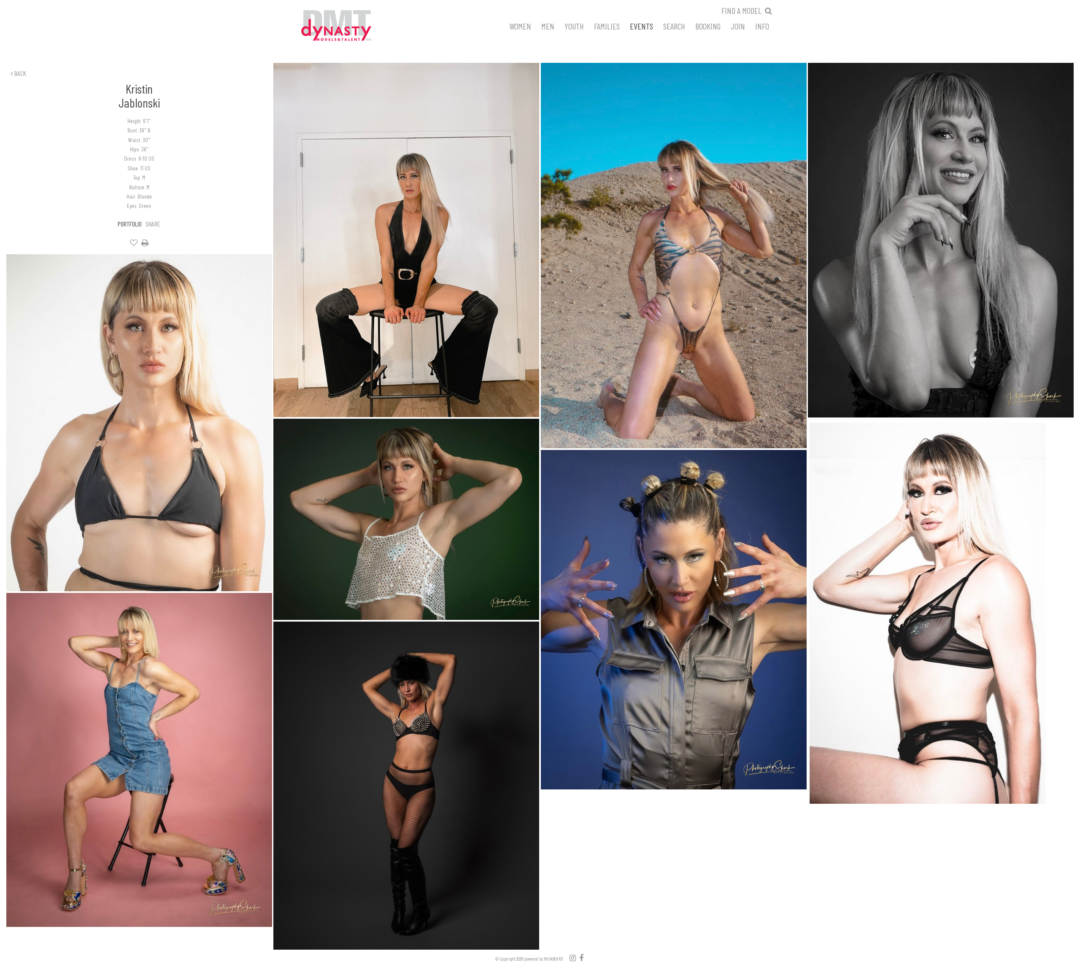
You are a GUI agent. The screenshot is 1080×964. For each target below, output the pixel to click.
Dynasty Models (352, 26)
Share (153, 224)
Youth (574, 25)
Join (738, 25)
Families (607, 25)
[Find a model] (768, 10)
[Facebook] (581, 957)
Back (19, 73)
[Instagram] (573, 957)
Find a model (741, 10)
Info (762, 25)
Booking (708, 25)
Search (674, 25)
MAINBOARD (553, 958)
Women (520, 25)
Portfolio (130, 224)
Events (641, 25)
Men (547, 25)
